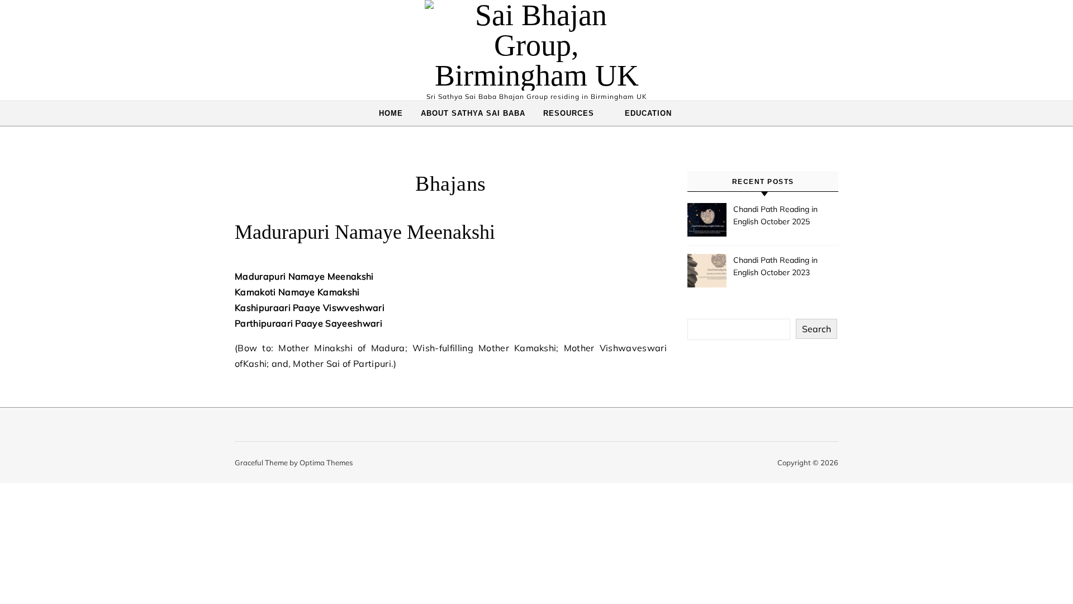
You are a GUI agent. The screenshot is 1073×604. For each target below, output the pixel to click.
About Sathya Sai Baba (473, 113)
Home (391, 113)
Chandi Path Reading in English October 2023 (775, 266)
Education (648, 113)
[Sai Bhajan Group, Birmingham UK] (536, 45)
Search (816, 328)
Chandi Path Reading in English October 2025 (775, 215)
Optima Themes (326, 462)
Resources (568, 113)
